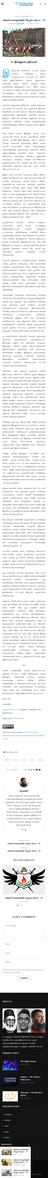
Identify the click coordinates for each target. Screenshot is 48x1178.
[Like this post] (26, 770)
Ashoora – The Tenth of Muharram (30, 1078)
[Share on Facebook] (28, 770)
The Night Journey (28, 1061)
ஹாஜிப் (40, 760)
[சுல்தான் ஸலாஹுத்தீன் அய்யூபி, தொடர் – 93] (24, 880)
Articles (7, 1120)
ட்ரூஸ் (24, 760)
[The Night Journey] (10, 1065)
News (6, 1126)
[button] (5, 885)
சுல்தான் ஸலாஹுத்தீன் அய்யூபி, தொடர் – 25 (21, 1150)
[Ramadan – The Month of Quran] (10, 1096)
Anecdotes (8, 1115)
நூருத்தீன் (20, 23)
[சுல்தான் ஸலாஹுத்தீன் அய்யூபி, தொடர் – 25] (7, 1151)
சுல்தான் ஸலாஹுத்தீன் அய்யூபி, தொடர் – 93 (24, 898)
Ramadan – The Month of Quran (31, 1093)
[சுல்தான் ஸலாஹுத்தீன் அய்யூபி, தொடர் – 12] (7, 1162)
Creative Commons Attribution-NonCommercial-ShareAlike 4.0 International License (23, 735)
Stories (6, 1137)
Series (6, 1132)
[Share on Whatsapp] (34, 770)
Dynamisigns (38, 1174)
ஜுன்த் (32, 760)
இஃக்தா (15, 760)
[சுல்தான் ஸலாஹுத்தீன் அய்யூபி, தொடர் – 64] (7, 1172)
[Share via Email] (39, 770)
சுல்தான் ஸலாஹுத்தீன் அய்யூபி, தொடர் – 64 (21, 1171)
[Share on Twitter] (31, 770)
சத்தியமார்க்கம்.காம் (10, 710)
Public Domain (18, 718)
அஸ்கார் (6, 760)
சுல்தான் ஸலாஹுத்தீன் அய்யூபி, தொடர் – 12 (21, 1161)
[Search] (40, 4)
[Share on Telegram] (37, 770)
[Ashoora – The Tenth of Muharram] (10, 1081)
